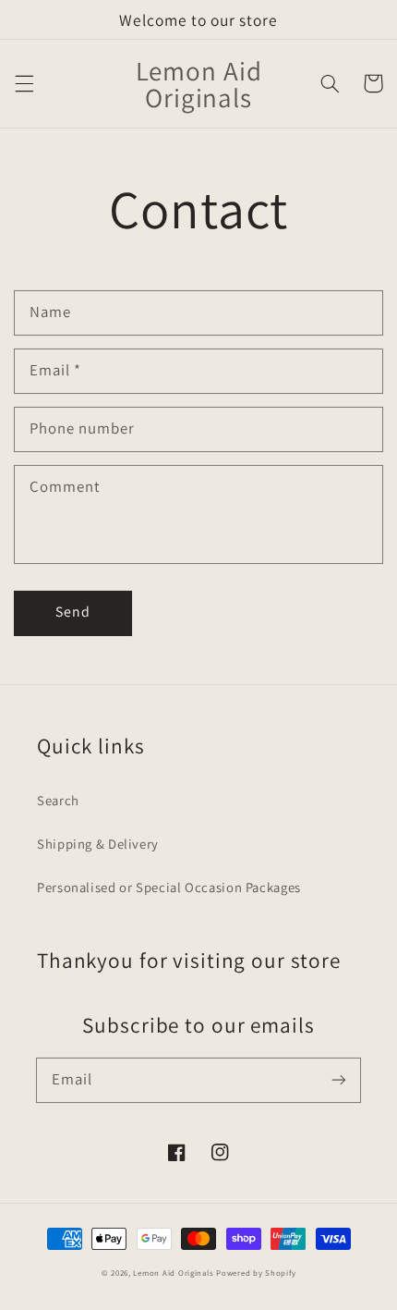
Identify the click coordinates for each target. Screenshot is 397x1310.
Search (58, 800)
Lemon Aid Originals (174, 1273)
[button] (24, 83)
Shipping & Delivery (98, 843)
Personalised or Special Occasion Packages (169, 887)
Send (72, 611)
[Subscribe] (339, 1080)
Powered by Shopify (255, 1273)
